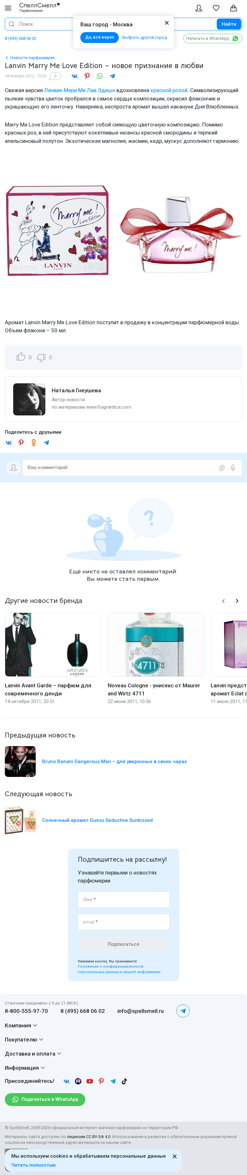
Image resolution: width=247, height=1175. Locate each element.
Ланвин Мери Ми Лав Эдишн (79, 90)
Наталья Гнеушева (76, 390)
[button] (223, 601)
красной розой (169, 90)
